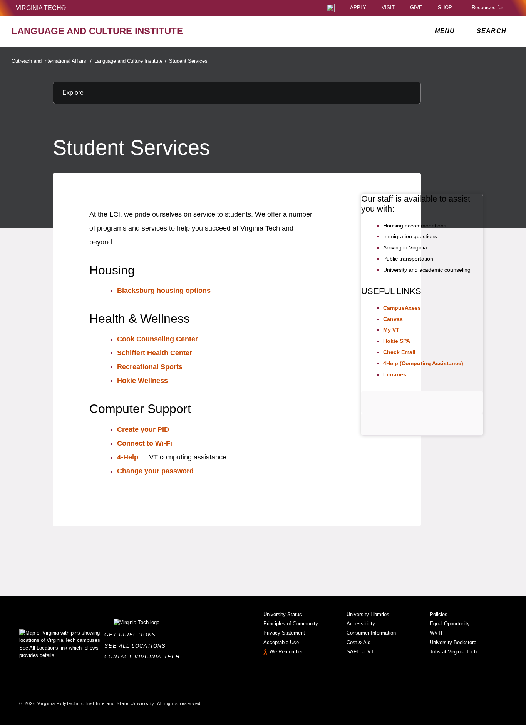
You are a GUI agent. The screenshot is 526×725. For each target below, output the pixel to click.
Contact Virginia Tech (144, 657)
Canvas (393, 319)
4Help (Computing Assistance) (423, 363)
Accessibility (361, 623)
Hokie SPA (396, 341)
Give (416, 7)
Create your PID (143, 429)
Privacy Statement (284, 633)
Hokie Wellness (142, 380)
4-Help (127, 457)
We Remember (286, 652)
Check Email (399, 352)
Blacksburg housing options (164, 290)
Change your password (155, 471)
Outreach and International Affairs (52, 61)
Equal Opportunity (450, 623)
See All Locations (137, 646)
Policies (438, 614)
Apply (358, 7)
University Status (282, 614)
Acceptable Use (281, 642)
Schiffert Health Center (154, 353)
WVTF (437, 633)
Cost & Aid (358, 642)
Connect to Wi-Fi (144, 443)
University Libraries (368, 614)
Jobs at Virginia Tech (453, 652)
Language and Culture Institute (130, 61)
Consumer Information (371, 633)
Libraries (394, 374)
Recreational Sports (150, 367)
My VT (391, 330)
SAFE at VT (360, 652)
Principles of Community (290, 623)
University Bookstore (453, 642)
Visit (388, 7)
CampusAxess (402, 308)
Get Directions (132, 635)
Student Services (188, 61)
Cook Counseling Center (157, 339)
